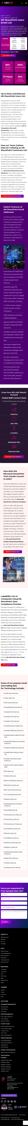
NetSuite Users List (10, 833)
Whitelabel (3, 943)
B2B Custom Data (5, 955)
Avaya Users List (9, 698)
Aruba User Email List (11, 693)
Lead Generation (4, 1006)
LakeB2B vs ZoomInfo (6, 1069)
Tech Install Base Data (5, 953)
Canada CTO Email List (11, 721)
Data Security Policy (5, 1117)
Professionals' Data (5, 959)
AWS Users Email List (11, 702)
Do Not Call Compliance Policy (17, 1119)
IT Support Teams (5, 1030)
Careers (2, 992)
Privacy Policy (22, 1114)
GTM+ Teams (4, 1032)
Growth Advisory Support (6, 1028)
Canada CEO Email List (11, 712)
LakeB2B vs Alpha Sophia (6, 1060)
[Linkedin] (8, 1101)
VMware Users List (10, 863)
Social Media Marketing (6, 1040)
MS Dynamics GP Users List (13, 824)
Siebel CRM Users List (11, 858)
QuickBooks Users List (11, 838)
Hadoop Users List (10, 776)
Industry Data (4, 957)
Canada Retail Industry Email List (13, 753)
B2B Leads (3, 939)
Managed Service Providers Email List (13, 804)
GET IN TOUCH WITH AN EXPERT (12, 196)
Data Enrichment (4, 962)
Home (2, 15)
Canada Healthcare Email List (13, 730)
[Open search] (22, 3)
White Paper (3, 976)
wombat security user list (12, 867)
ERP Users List (8, 771)
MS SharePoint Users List (12, 828)
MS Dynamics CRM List (11, 819)
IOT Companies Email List (12, 794)
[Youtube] (12, 1101)
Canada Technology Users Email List (12, 759)
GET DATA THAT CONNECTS (14, 456)
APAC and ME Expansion (6, 1035)
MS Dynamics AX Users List (13, 814)
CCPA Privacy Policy (15, 1117)
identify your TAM (16, 652)
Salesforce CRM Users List (12, 842)
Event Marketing (4, 1018)
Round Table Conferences (6, 1016)
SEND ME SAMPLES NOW (13, 551)
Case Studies (3, 969)
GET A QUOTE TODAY (9, 665)
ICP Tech (3, 941)
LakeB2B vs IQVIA (5, 1071)
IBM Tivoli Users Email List (12, 790)
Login (2, 996)
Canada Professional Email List (14, 747)
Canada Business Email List (13, 707)
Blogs (2, 978)
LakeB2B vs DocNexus (6, 1064)
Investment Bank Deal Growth (7, 1026)
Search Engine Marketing (6, 1042)
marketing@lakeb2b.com (12, 1087)
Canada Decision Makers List (13, 726)
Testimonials (3, 971)
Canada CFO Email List (11, 716)
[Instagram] (15, 1101)
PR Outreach (4, 1011)
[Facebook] (2, 1101)
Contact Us (3, 994)
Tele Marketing (4, 1009)
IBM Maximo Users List (11, 785)
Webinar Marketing (5, 1021)
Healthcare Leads (4, 937)
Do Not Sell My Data (5, 1119)
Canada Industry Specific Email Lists (14, 736)
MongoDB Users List (10, 810)
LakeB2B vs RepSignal (6, 1066)
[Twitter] (5, 1101)
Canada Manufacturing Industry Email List (14, 742)
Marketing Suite (4, 1044)
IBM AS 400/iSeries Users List (13, 780)
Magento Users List (10, 799)
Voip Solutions (5, 1055)
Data (7, 15)
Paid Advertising (4, 1047)
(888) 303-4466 (10, 1088)
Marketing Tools (4, 980)
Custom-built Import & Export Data (13, 766)
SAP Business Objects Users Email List (13, 853)
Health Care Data (4, 951)
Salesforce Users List (10, 847)
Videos (2, 982)
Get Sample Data (8, 55)
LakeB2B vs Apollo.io (5, 1062)
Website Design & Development (8, 1052)
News (2, 973)
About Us (3, 990)
